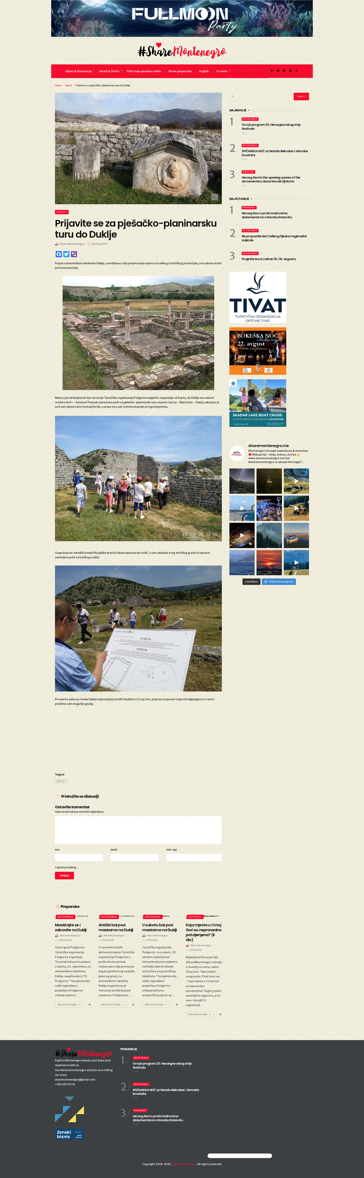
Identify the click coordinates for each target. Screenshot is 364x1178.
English (204, 71)
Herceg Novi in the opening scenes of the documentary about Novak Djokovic (271, 179)
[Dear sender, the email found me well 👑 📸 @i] (242, 562)
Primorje (249, 207)
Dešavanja (65, 916)
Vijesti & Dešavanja (78, 71)
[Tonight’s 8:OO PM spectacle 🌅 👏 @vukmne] (269, 562)
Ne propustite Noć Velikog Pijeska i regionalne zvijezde (274, 238)
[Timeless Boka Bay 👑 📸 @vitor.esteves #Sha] (269, 481)
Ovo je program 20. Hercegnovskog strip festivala (271, 127)
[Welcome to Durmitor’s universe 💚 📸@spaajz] (296, 481)
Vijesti (68, 85)
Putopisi (195, 916)
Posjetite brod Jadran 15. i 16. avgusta (269, 259)
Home (58, 85)
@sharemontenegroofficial (224, 1155)
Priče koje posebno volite (144, 71)
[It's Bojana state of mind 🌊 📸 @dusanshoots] (296, 535)
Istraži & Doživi (109, 71)
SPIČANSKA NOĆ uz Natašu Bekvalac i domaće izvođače (275, 153)
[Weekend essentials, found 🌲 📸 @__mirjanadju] (269, 535)
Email (114, 849)
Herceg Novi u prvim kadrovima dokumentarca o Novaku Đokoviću (267, 215)
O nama (222, 71)
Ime (57, 849)
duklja (60, 781)
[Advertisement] (138, 738)
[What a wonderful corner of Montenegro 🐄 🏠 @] (296, 508)
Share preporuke (180, 71)
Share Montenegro (183, 1164)
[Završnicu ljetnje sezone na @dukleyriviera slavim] (269, 508)
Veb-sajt (171, 849)
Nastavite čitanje (67, 1004)
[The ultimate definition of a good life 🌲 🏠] (296, 562)
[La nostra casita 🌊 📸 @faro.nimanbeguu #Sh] (242, 508)
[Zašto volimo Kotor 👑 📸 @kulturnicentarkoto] (242, 535)
